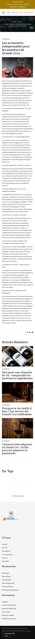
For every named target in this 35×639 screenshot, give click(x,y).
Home (14, 22)
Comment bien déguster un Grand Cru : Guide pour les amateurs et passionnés (17, 449)
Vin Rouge (5, 573)
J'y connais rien (7, 554)
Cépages (5, 602)
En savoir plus (10, 633)
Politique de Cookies (9, 618)
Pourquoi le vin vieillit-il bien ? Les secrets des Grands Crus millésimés (17, 411)
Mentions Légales (8, 615)
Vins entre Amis (7, 586)
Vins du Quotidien (8, 583)
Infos (20, 22)
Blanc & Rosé (6, 576)
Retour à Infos (18, 496)
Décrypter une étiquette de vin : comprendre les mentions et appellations (17, 375)
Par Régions (6, 551)
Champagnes (6, 580)
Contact (5, 558)
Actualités (5, 561)
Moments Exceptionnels (10, 590)
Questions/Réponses (9, 608)
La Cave (4, 547)
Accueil (4, 544)
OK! (6, 636)
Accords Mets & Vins (9, 605)
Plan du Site (6, 612)
